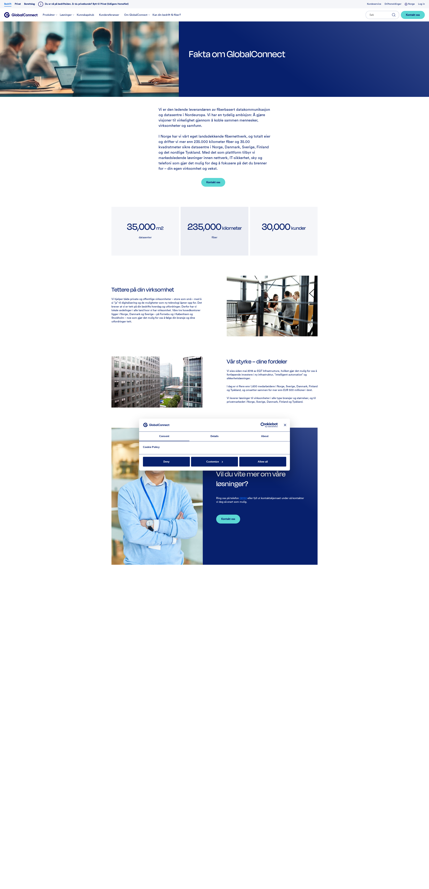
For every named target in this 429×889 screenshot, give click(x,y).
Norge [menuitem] (411, 4)
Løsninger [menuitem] (66, 15)
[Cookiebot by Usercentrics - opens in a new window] (263, 424)
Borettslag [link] (29, 4)
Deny (166, 461)
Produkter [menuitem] (49, 15)
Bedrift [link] (7, 4)
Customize (212, 461)
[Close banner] (285, 425)
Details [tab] (214, 436)
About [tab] (264, 436)
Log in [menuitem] (421, 4)
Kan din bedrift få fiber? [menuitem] (166, 15)
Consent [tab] (164, 436)
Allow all (263, 461)
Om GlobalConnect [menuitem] (135, 15)
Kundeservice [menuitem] (374, 4)
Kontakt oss (413, 15)
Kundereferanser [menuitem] (109, 15)
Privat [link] (18, 4)
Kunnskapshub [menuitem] (85, 15)
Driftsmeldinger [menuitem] (393, 4)
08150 (243, 498)
